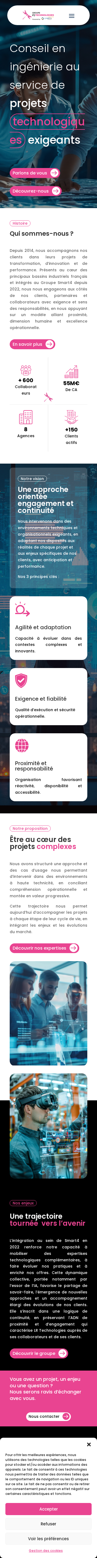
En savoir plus (27, 344)
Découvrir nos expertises (39, 948)
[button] (89, 1444)
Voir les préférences (48, 1539)
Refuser (48, 1524)
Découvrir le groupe (34, 1353)
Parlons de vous (30, 173)
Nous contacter (44, 1416)
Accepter (48, 1509)
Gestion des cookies (46, 1550)
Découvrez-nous (31, 191)
